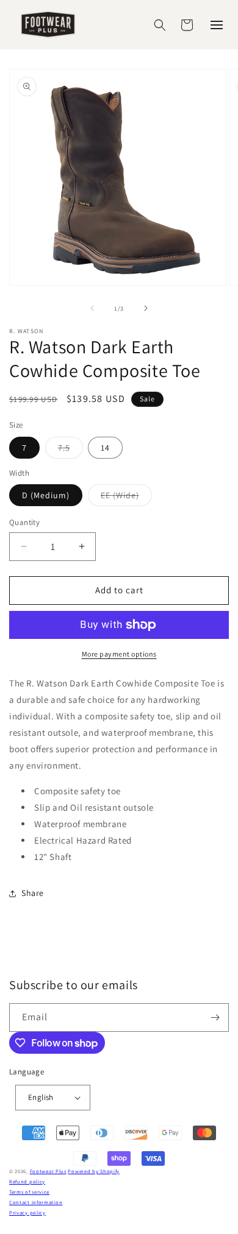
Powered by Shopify (94, 1171)
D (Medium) (46, 495)
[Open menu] (216, 25)
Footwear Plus (48, 1171)
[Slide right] (145, 308)
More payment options (119, 653)
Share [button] (32, 892)
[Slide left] (92, 308)
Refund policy (27, 1181)
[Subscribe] (214, 1017)
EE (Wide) (126, 497)
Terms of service (29, 1191)
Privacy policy (27, 1212)
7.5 (70, 450)
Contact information (35, 1202)
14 (105, 447)
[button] (159, 25)
